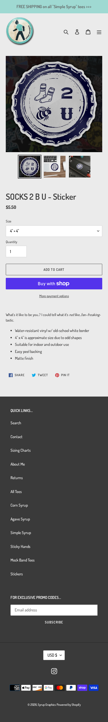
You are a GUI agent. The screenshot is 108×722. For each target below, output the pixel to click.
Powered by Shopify (69, 705)
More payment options (54, 296)
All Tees (16, 491)
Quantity (11, 242)
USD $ (52, 655)
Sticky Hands (20, 546)
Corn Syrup (19, 505)
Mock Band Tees (22, 560)
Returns (16, 477)
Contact (16, 436)
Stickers (16, 573)
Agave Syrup (20, 519)
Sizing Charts (20, 450)
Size (8, 221)
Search (15, 422)
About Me (17, 464)
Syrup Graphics (47, 705)
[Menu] (99, 31)
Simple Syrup (20, 532)
